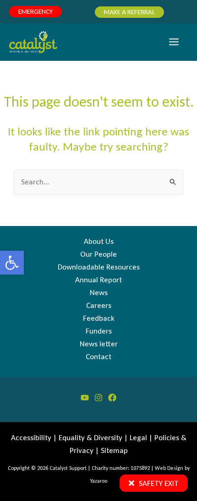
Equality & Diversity (90, 437)
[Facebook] (112, 397)
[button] (12, 263)
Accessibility (31, 437)
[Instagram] (98, 397)
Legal (138, 437)
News (99, 292)
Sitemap (114, 450)
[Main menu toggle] (174, 42)
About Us (99, 241)
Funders (99, 331)
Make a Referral (129, 12)
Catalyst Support (68, 468)
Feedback (99, 318)
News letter (99, 344)
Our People (98, 254)
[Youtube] (85, 397)
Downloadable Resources (99, 267)
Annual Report (98, 280)
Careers (98, 305)
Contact (98, 356)
